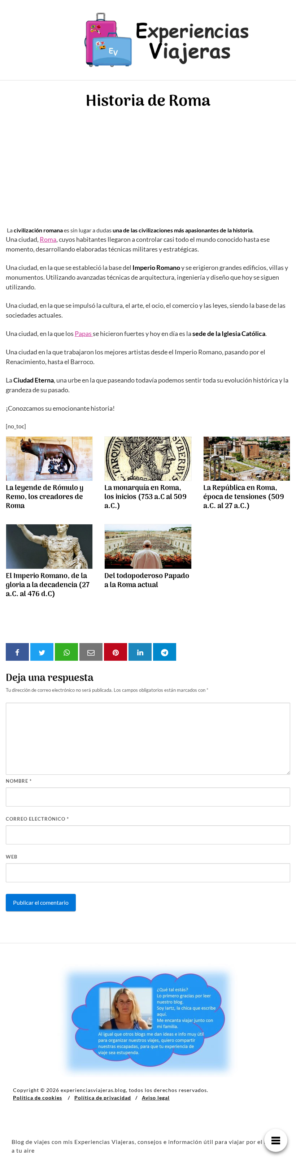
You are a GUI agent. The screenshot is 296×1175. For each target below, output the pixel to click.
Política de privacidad (102, 1098)
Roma (48, 239)
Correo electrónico (37, 819)
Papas (84, 333)
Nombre (19, 781)
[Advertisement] (148, 171)
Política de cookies (37, 1098)
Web (11, 857)
